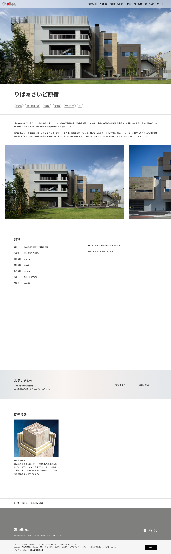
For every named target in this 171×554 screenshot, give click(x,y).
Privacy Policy (19, 535)
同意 (150, 547)
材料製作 (57, 106)
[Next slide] (168, 184)
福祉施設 (19, 106)
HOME (16, 503)
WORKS (25, 503)
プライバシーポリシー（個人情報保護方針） (29, 550)
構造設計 (47, 106)
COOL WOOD (69, 106)
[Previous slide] (2, 184)
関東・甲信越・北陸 (33, 106)
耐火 (80, 106)
